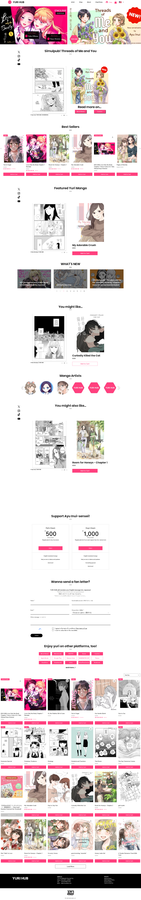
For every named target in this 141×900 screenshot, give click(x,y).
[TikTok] (18, 60)
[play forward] (119, 388)
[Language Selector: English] (121, 2)
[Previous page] (60, 291)
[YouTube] (18, 64)
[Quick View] (59, 149)
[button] (73, 2)
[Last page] (84, 291)
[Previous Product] (1, 148)
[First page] (56, 291)
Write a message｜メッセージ (38, 617)
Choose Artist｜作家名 (77, 610)
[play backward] (22, 388)
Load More (70, 866)
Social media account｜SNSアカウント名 (82, 600)
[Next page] (80, 291)
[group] (70, 155)
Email (32, 610)
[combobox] (132, 675)
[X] (18, 52)
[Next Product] (140, 148)
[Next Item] (138, 25)
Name (32, 600)
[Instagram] (18, 56)
